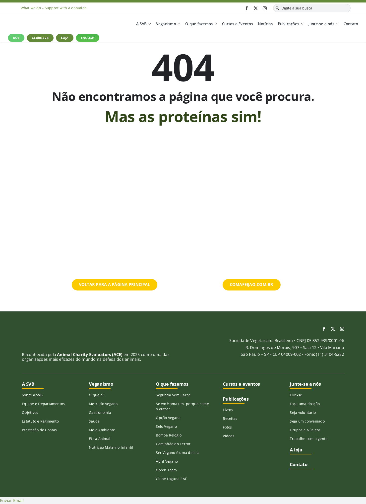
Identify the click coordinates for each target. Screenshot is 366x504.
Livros (228, 409)
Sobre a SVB (32, 395)
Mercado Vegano (103, 403)
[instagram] (265, 8)
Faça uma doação (305, 403)
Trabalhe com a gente (308, 438)
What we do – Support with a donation (54, 7)
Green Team (166, 470)
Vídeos (228, 435)
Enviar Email (12, 500)
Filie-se (296, 395)
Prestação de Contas (39, 430)
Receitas (230, 418)
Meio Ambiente (102, 430)
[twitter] (256, 8)
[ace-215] (46, 332)
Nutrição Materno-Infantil (111, 447)
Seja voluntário (303, 412)
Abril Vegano (167, 461)
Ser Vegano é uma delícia (177, 452)
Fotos (227, 427)
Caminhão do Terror (173, 443)
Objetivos (30, 412)
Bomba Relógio (169, 435)
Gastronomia (100, 412)
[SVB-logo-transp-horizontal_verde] (27, 19)
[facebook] (247, 8)
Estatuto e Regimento (40, 421)
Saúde (94, 421)
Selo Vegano (166, 426)
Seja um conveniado (307, 421)
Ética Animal (99, 438)
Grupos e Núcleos (305, 430)
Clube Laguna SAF (171, 478)
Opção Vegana (168, 417)
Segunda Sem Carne (173, 395)
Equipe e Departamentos (43, 403)
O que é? (96, 395)
